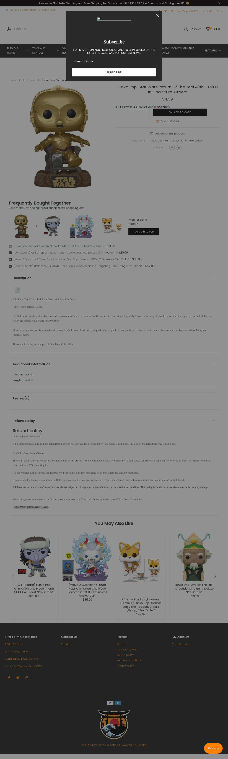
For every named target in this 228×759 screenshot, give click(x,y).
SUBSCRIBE (114, 72)
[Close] (158, 15)
